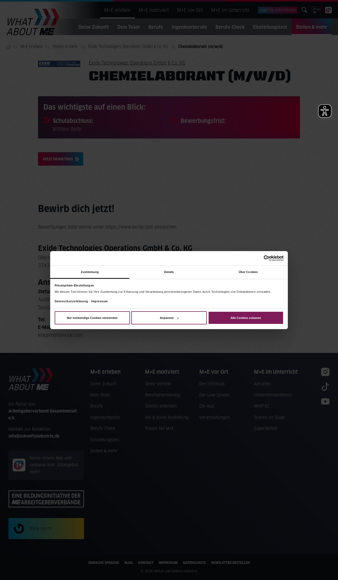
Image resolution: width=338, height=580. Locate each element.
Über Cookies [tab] (248, 271)
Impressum (99, 301)
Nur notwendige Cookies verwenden (92, 317)
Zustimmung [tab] (90, 271)
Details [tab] (169, 271)
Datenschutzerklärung (71, 301)
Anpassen (167, 317)
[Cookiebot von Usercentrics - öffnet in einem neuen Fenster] (260, 258)
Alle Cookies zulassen (246, 317)
